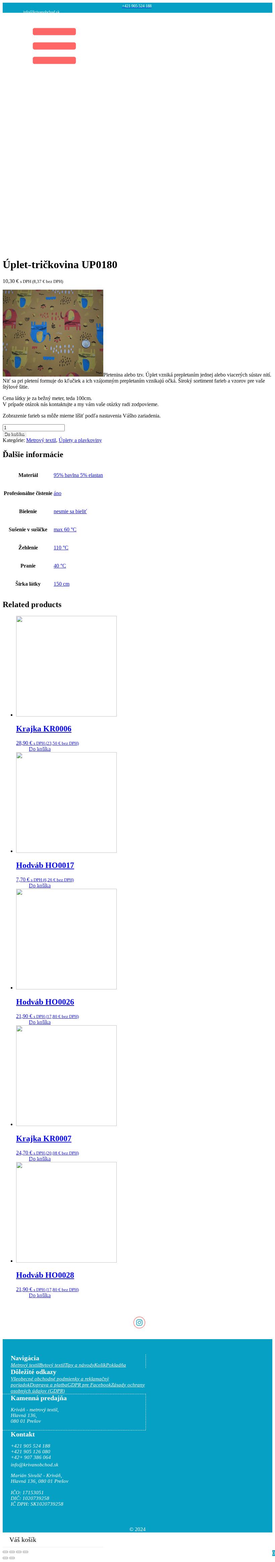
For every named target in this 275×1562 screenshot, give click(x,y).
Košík (100, 1365)
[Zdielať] (12, 1552)
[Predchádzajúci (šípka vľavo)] (5, 1558)
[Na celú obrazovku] (18, 1552)
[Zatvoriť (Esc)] (5, 1552)
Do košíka (14, 434)
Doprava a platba (48, 1384)
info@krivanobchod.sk (41, 12)
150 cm (61, 584)
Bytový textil (52, 1365)
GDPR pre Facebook (89, 1384)
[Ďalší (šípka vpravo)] (12, 1558)
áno (57, 493)
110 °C (61, 547)
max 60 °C (65, 529)
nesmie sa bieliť (70, 511)
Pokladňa (116, 1365)
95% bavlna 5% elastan (78, 475)
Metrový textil (41, 440)
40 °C (60, 566)
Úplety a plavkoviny (80, 440)
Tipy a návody (79, 1365)
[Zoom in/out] (25, 1552)
